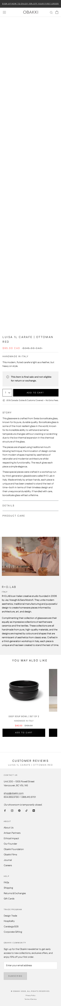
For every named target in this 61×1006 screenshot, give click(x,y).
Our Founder (10, 843)
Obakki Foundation (14, 849)
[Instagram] (12, 811)
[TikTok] (26, 811)
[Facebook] (5, 811)
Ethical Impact (11, 838)
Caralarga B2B (11, 926)
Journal (8, 860)
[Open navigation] (4, 12)
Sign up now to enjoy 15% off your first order (30, 4)
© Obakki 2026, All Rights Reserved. (30, 991)
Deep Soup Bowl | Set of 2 (24, 716)
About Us (8, 827)
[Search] (51, 12)
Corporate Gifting (13, 932)
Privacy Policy (30, 995)
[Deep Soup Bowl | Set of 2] (24, 690)
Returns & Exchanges (15, 893)
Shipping (8, 888)
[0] (57, 12)
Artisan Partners (12, 833)
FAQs (6, 882)
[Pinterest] (19, 811)
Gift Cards (9, 898)
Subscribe (15, 976)
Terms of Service (31, 999)
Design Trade (10, 915)
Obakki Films (10, 854)
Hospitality (9, 921)
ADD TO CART (24, 732)
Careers (8, 865)
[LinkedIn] (34, 811)
